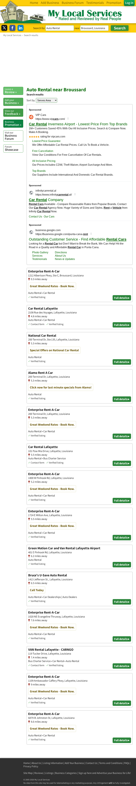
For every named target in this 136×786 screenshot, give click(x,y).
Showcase (11, 148)
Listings (49, 773)
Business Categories (66, 773)
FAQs (126, 763)
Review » (11, 90)
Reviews (38, 773)
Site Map (28, 773)
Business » (12, 101)
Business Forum (11, 136)
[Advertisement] (68, 61)
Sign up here (85, 773)
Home (26, 763)
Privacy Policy (30, 766)
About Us (36, 763)
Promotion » (13, 123)
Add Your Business (74, 763)
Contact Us (91, 763)
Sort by (31, 100)
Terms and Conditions (110, 763)
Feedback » (12, 112)
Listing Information (53, 763)
